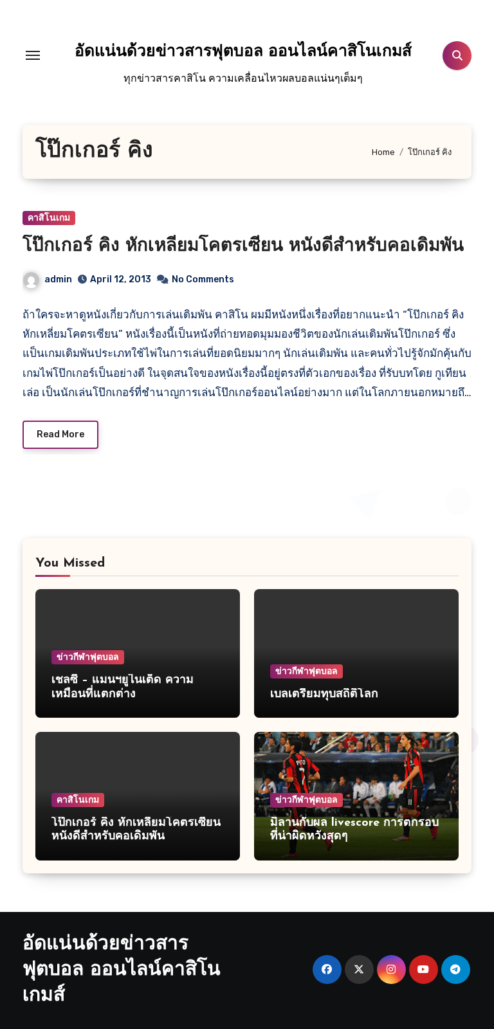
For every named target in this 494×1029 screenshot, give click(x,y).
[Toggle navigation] (33, 55)
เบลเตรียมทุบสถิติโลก (324, 694)
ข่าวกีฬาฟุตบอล (88, 656)
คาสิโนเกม (49, 217)
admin (58, 279)
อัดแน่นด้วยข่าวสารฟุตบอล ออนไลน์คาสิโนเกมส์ (243, 52)
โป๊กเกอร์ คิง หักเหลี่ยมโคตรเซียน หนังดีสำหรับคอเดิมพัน (243, 246)
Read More (60, 434)
